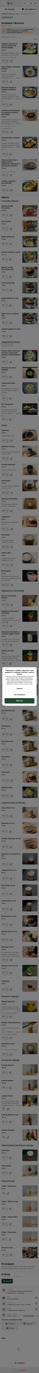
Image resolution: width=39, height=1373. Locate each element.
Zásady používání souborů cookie (22, 684)
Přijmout (19, 701)
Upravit (19, 688)
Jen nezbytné (19, 695)
